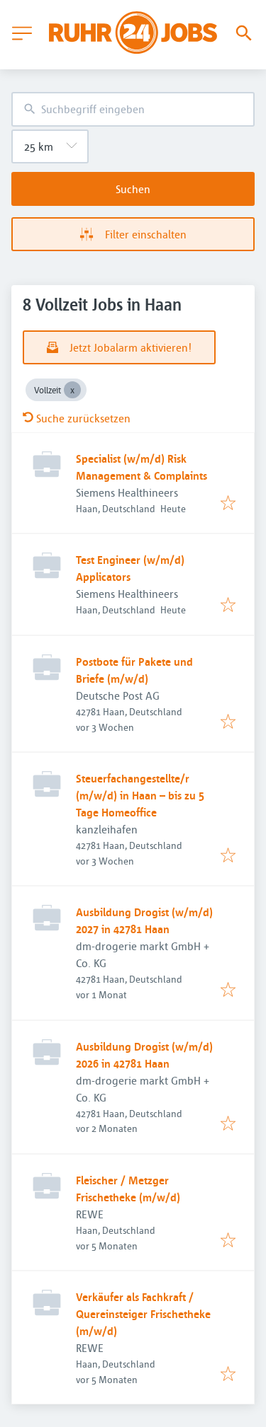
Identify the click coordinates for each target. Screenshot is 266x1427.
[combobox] (133, 109)
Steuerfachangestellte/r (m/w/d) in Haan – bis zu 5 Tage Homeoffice (140, 795)
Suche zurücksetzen (83, 418)
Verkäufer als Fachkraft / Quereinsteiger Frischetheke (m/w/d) (143, 1314)
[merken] (228, 504)
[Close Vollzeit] (72, 389)
